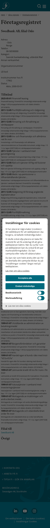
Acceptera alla (25, 278)
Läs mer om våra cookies (17, 270)
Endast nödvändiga (25, 286)
